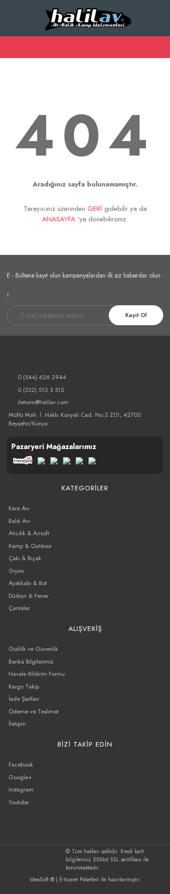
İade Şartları (24, 698)
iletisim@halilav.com (43, 402)
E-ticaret (68, 879)
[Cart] (159, 47)
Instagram (21, 789)
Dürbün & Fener (29, 595)
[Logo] (88, 18)
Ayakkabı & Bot (28, 583)
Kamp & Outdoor (30, 546)
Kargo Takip (24, 686)
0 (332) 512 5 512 (41, 390)
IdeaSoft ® (42, 879)
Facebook (21, 764)
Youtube (19, 802)
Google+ (20, 777)
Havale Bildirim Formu (37, 673)
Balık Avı (19, 521)
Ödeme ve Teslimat (33, 711)
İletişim (17, 723)
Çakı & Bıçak (25, 558)
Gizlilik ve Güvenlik (33, 649)
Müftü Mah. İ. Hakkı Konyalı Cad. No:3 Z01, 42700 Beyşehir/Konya (75, 419)
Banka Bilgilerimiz (31, 661)
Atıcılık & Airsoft (29, 533)
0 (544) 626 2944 (42, 377)
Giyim (16, 571)
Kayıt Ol (136, 315)
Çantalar (19, 608)
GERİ (94, 209)
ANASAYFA (58, 219)
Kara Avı (19, 508)
